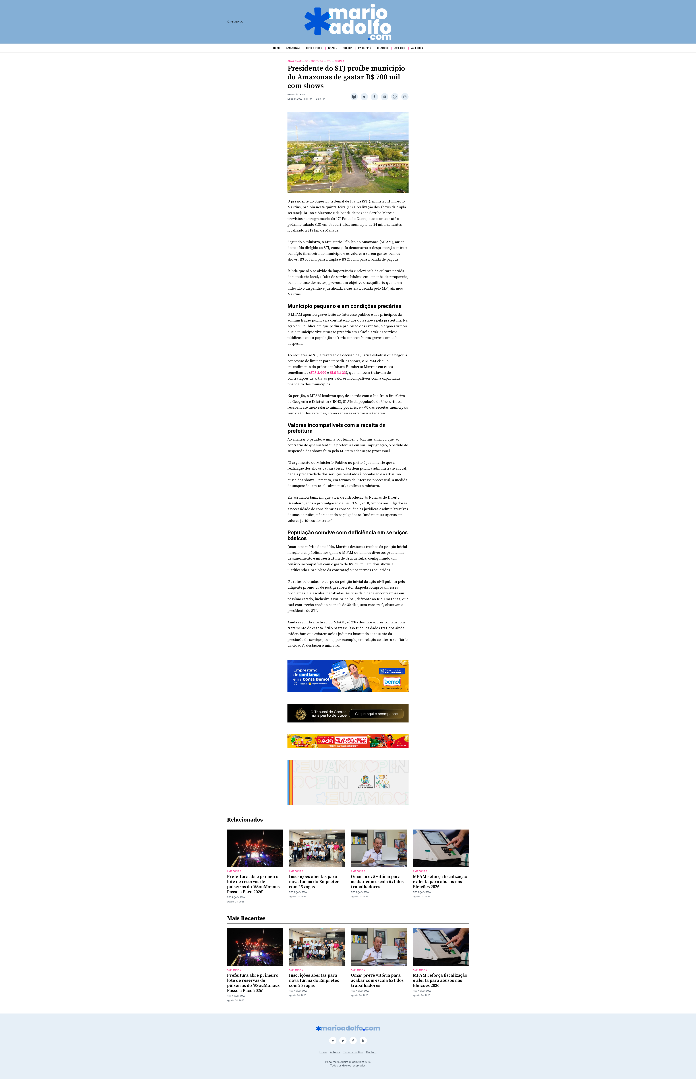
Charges (383, 48)
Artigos (399, 48)
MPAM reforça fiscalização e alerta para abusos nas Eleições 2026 (440, 882)
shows (339, 61)
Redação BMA (296, 94)
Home (276, 48)
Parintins (364, 48)
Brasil (332, 48)
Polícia (348, 48)
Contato (371, 1052)
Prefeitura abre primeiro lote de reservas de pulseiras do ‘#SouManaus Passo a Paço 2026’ (253, 884)
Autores (417, 48)
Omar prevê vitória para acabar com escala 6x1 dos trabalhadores (377, 882)
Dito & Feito (314, 48)
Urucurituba (314, 61)
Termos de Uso (353, 1052)
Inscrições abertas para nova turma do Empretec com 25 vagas (314, 882)
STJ (329, 61)
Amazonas (293, 48)
